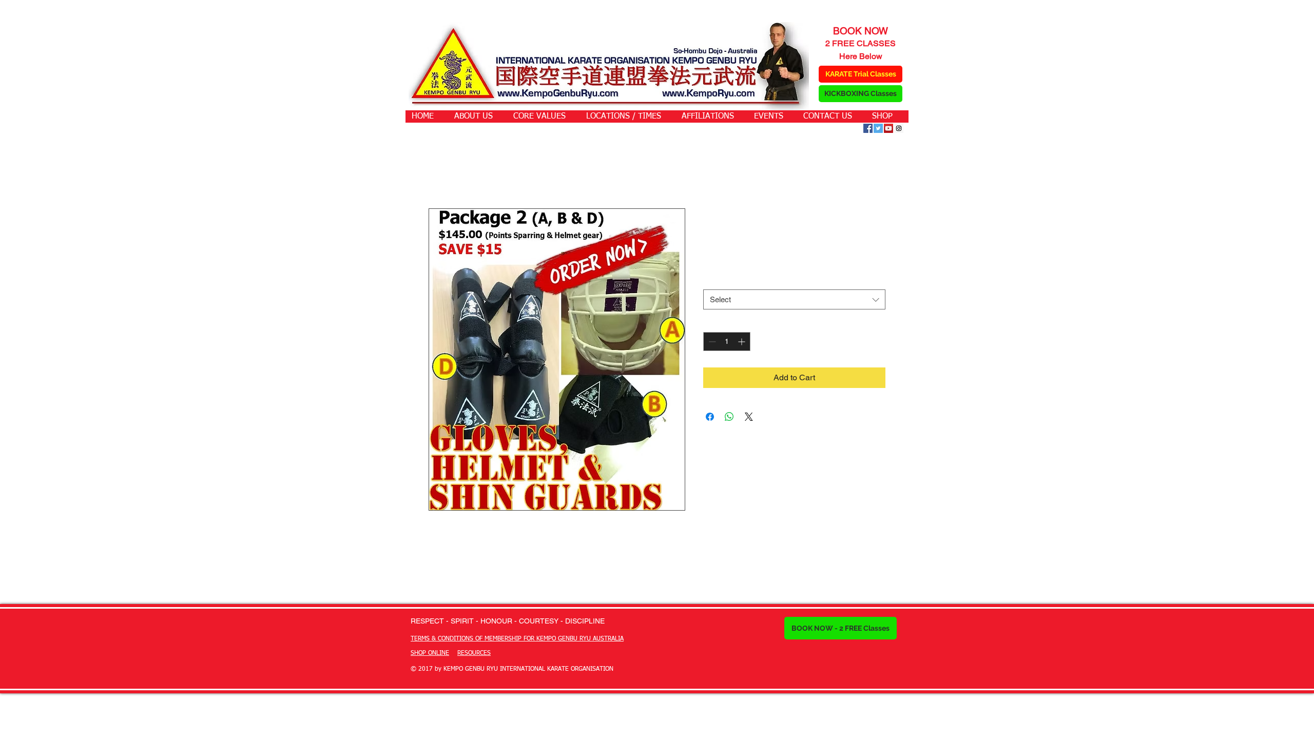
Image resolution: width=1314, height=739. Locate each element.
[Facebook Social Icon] (868, 128)
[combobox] (794, 299)
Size (712, 280)
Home (440, 171)
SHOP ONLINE (430, 653)
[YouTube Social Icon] (888, 128)
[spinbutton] (727, 342)
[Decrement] (711, 342)
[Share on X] (749, 417)
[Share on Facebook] (710, 417)
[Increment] (742, 342)
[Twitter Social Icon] (878, 128)
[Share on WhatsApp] (729, 417)
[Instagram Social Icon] (898, 128)
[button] (478, 116)
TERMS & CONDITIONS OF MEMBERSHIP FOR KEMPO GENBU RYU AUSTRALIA (517, 639)
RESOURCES (474, 653)
